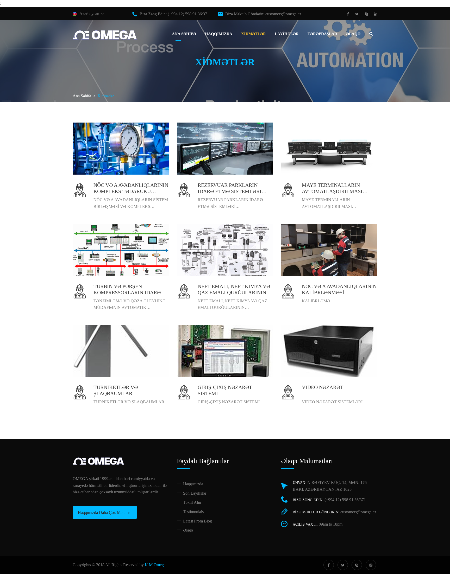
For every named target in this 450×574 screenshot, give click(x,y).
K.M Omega (155, 565)
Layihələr (287, 34)
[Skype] (366, 14)
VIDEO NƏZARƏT (322, 387)
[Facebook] (349, 14)
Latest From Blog (197, 521)
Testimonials (193, 511)
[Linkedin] (374, 14)
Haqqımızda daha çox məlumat (105, 512)
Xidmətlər (253, 34)
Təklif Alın (192, 502)
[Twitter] (357, 14)
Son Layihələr (194, 493)
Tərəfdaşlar (322, 34)
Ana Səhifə (184, 34)
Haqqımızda (218, 34)
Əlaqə (353, 34)
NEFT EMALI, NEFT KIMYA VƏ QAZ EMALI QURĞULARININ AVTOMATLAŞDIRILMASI (234, 292)
